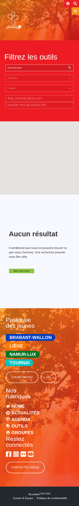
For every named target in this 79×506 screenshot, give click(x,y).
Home (18, 406)
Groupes (22, 432)
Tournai (20, 362)
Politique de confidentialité (52, 498)
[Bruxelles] (13, 28)
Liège (16, 345)
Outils (19, 425)
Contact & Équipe (23, 498)
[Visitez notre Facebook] (8, 454)
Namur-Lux (23, 354)
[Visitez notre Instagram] (16, 454)
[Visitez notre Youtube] (30, 454)
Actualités (25, 412)
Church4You (22, 377)
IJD (48, 377)
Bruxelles (39, 494)
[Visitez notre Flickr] (23, 454)
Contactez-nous (25, 467)
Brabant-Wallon (31, 337)
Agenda (20, 419)
